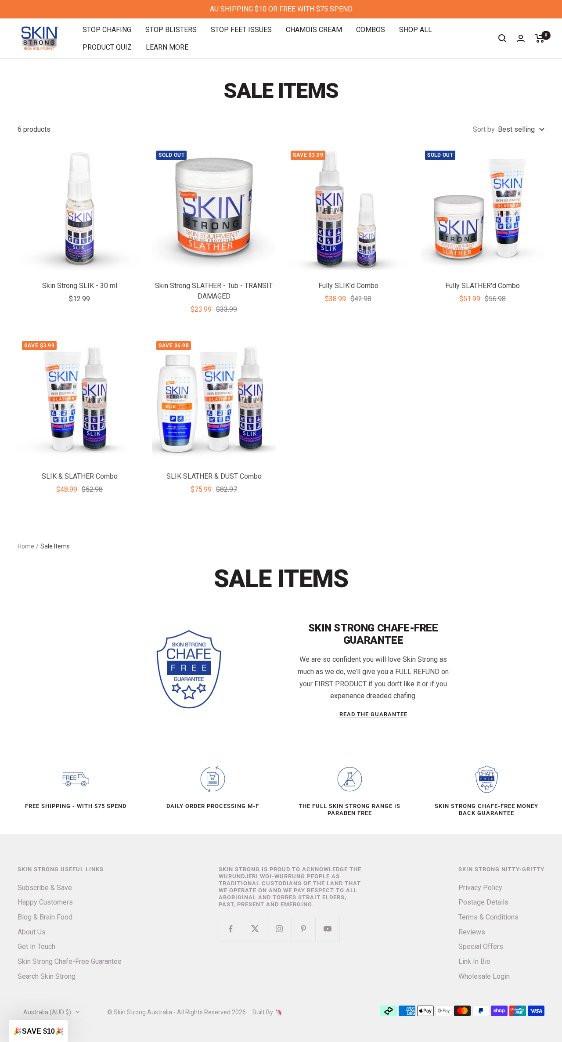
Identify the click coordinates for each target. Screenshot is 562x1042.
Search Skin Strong (47, 976)
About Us (32, 932)
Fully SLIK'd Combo (348, 285)
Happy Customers (45, 902)
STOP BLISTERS (171, 29)
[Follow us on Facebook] (231, 929)
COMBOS (370, 29)
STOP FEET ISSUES (241, 29)
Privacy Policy (480, 887)
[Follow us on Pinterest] (303, 929)
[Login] (521, 38)
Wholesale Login (484, 976)
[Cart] (539, 38)
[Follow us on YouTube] (327, 929)
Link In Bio (474, 961)
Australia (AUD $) (47, 1012)
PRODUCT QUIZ (107, 47)
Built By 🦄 (264, 1012)
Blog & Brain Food (45, 917)
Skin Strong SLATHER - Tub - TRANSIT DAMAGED (214, 290)
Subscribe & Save (45, 887)
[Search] (502, 38)
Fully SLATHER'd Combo (482, 285)
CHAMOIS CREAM (314, 29)
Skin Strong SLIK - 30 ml (79, 285)
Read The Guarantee (373, 714)
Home (26, 546)
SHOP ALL (415, 29)
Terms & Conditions (488, 917)
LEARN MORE (167, 47)
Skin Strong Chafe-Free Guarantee (70, 961)
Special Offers (480, 946)
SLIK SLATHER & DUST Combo (214, 476)
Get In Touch (36, 946)
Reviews (471, 932)
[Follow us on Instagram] (279, 929)
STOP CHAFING (107, 29)
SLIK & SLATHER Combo (80, 476)
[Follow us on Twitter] (255, 929)
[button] (38, 1031)
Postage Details (483, 902)
